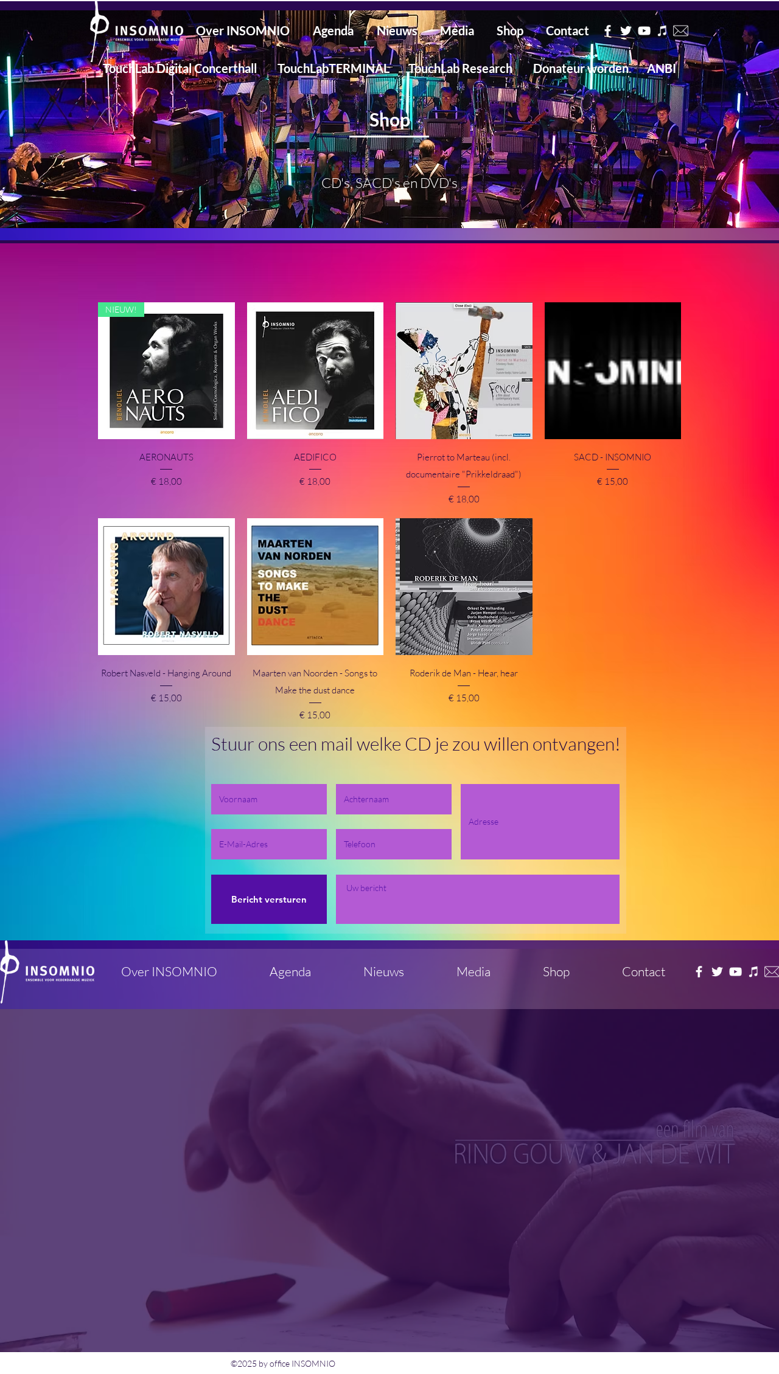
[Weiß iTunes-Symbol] (753, 971)
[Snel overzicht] (315, 370)
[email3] (680, 30)
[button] (389, 119)
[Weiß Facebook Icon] (699, 971)
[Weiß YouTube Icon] (735, 971)
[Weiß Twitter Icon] (717, 971)
